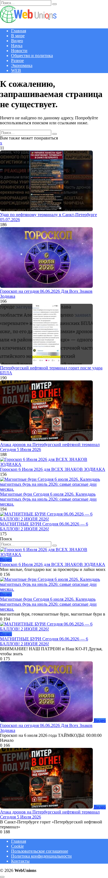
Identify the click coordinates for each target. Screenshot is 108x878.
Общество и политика (32, 55)
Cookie (17, 846)
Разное (17, 60)
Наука (16, 45)
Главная (18, 30)
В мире (18, 35)
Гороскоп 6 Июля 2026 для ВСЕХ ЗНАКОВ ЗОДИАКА (52, 469)
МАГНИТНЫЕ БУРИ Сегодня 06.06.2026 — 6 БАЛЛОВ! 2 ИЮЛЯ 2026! (44, 526)
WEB (16, 70)
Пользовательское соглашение (39, 851)
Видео (17, 40)
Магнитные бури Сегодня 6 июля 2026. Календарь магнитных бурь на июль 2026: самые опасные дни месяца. (48, 499)
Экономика (21, 65)
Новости (19, 50)
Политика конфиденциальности (41, 856)
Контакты (20, 861)
